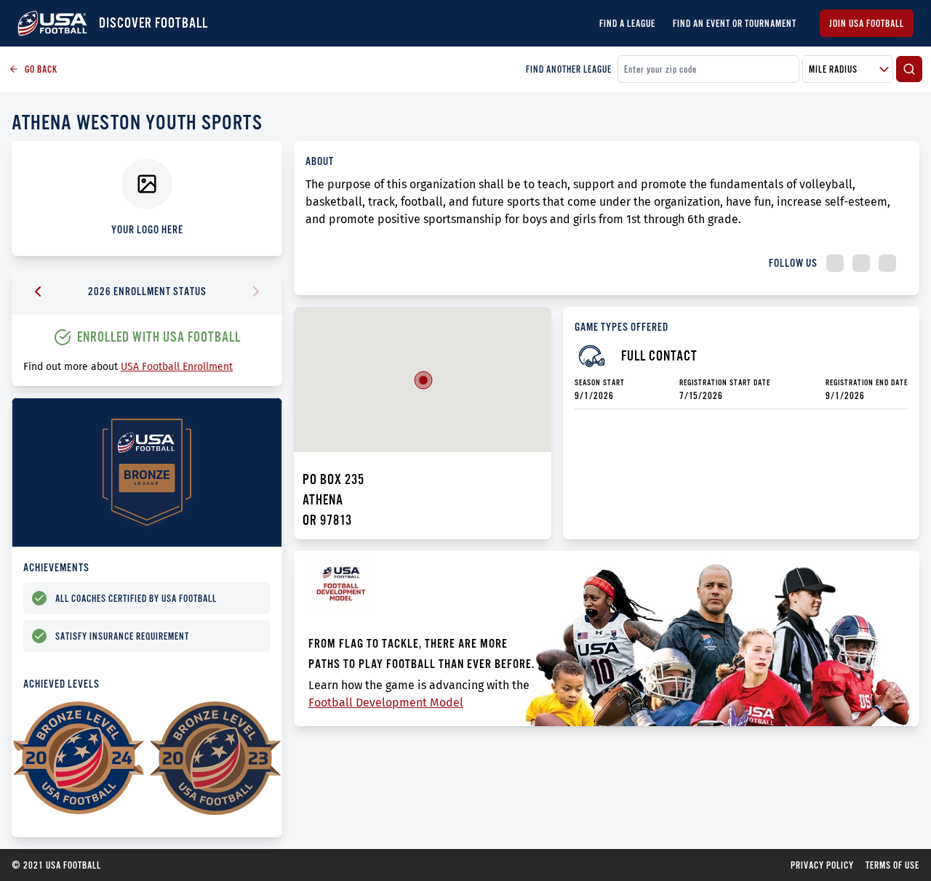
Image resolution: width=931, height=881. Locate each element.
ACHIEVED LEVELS (61, 683)
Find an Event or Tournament (734, 23)
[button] (423, 380)
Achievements (56, 567)
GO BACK (41, 69)
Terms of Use (892, 865)
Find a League (627, 23)
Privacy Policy (822, 865)
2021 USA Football (56, 865)
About (319, 161)
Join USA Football (866, 23)
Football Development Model (385, 702)
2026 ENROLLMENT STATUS (147, 291)
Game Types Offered (621, 327)
